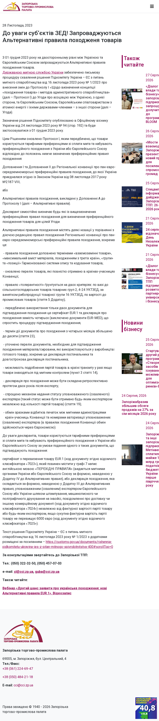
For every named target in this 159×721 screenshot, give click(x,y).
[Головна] (30, 6)
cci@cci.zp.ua (23, 685)
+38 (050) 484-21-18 (17, 677)
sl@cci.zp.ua (23, 572)
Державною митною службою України (32, 72)
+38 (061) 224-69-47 (17, 669)
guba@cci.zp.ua (47, 572)
